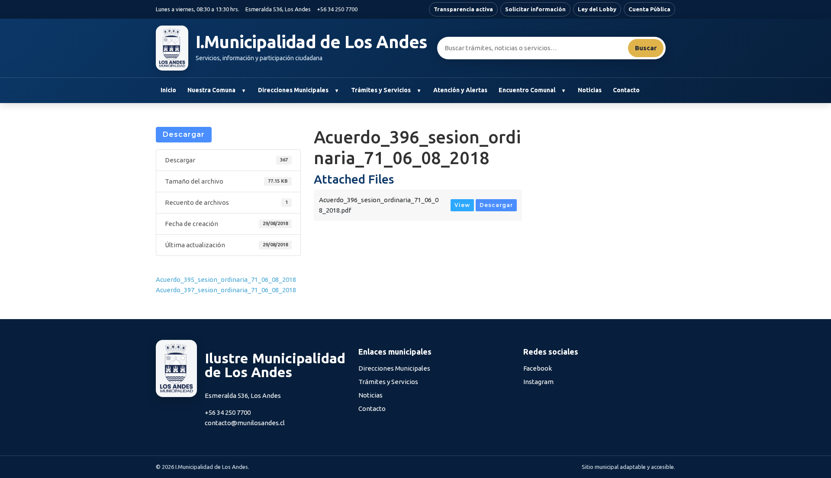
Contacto (626, 90)
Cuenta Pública (649, 9)
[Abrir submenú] (243, 90)
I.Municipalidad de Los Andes (312, 42)
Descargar (184, 134)
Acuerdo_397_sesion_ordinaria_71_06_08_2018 (226, 290)
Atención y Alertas (460, 90)
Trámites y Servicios (381, 90)
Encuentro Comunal (527, 90)
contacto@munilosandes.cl (245, 422)
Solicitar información (535, 9)
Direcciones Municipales (293, 90)
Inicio (168, 90)
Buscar (646, 48)
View (462, 205)
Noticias (590, 90)
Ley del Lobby (597, 9)
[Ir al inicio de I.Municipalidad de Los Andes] (172, 48)
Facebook (537, 368)
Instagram (538, 381)
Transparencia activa (463, 9)
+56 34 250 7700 (337, 9)
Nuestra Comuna (211, 90)
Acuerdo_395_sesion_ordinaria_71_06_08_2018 (226, 279)
